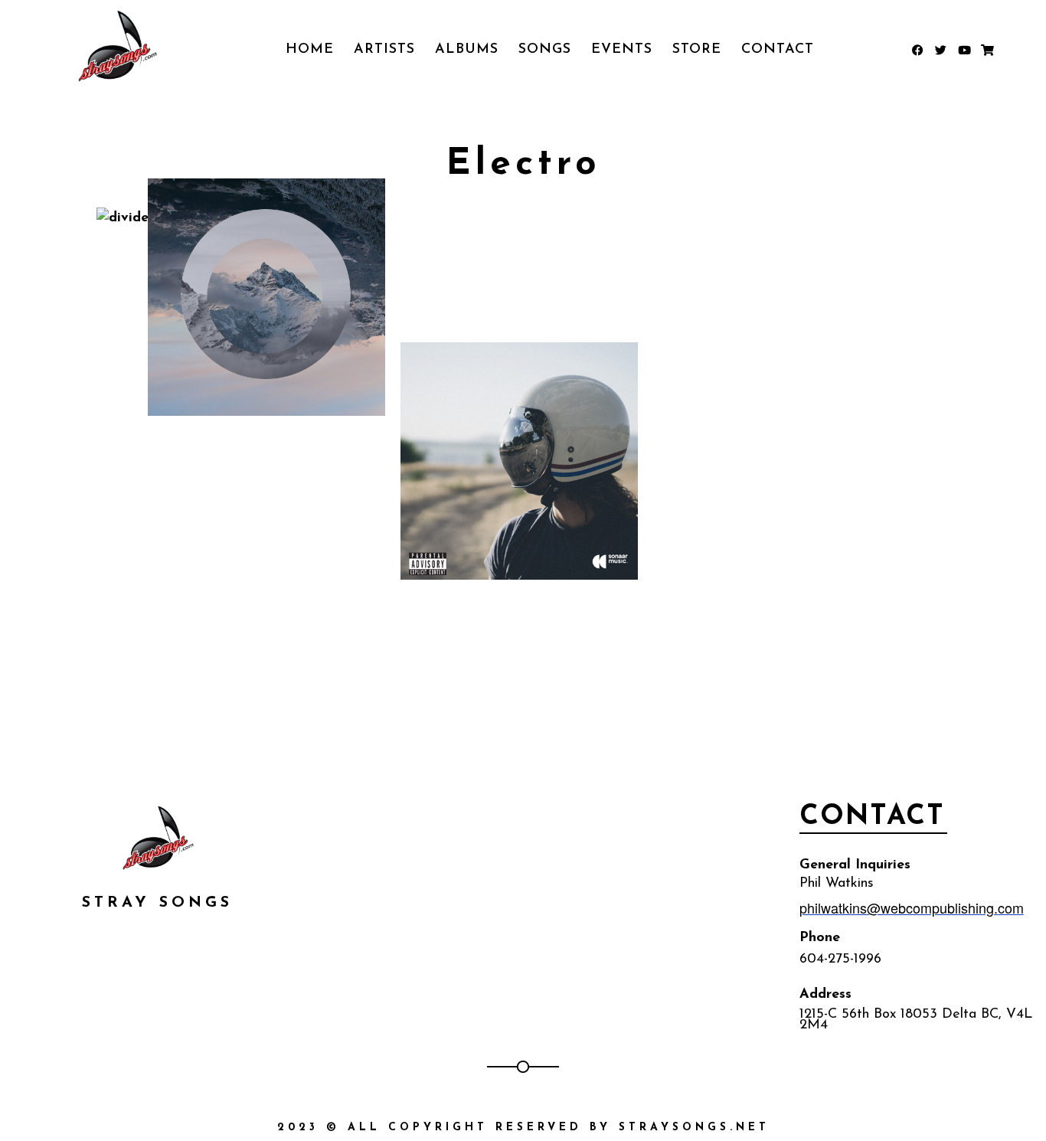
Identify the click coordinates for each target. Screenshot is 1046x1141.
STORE (696, 50)
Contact (777, 50)
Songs (544, 50)
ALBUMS (466, 50)
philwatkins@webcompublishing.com (911, 907)
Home (310, 50)
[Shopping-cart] (986, 49)
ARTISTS (384, 50)
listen (325, 364)
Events (621, 50)
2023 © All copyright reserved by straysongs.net (523, 1127)
